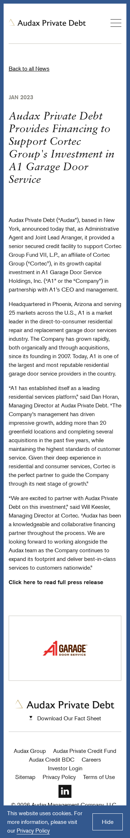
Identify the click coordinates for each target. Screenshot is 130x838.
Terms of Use (99, 776)
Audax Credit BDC (51, 759)
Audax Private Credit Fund (84, 750)
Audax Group (30, 750)
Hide (107, 821)
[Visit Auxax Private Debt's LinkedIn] (65, 796)
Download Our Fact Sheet (69, 718)
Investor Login (65, 768)
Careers (91, 759)
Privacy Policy (59, 776)
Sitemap (25, 776)
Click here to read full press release (56, 582)
